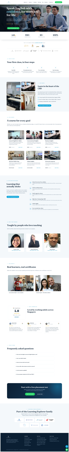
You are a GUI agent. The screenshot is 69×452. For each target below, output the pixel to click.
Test (43, 2)
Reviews (46, 2)
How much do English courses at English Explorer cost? (27, 354)
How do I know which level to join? (23, 362)
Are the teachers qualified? (22, 370)
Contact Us (51, 2)
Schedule (35, 2)
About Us (25, 2)
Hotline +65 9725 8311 (53, 439)
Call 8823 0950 (40, 394)
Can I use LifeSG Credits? (21, 358)
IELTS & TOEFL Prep (27, 442)
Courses (30, 2)
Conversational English (28, 439)
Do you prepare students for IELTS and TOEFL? (25, 374)
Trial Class (39, 2)
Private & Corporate (27, 445)
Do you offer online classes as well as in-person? (26, 366)
